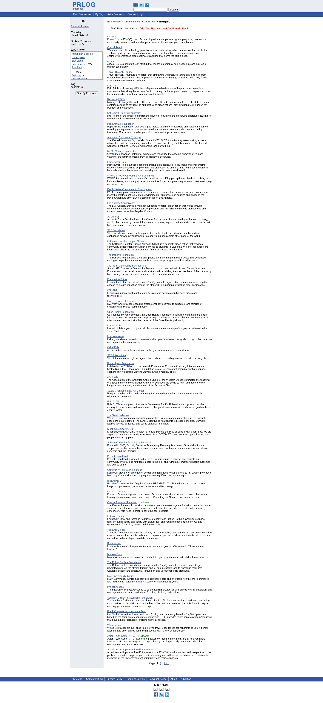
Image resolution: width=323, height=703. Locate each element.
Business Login (136, 14)
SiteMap (77, 679)
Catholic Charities (116, 516)
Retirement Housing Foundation (124, 113)
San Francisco (79, 64)
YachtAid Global (116, 529)
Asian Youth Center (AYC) (121, 635)
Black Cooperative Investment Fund (126, 611)
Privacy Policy (114, 679)
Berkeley (76, 75)
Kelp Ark (111, 85)
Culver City (78, 78)
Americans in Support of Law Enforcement (130, 649)
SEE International (116, 355)
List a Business (115, 14)
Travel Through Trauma (120, 72)
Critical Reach (114, 47)
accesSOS (113, 61)
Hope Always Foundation (120, 123)
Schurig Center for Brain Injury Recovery (129, 442)
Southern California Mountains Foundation (130, 597)
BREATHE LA (114, 480)
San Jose (77, 67)
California (76, 44)
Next (166, 663)
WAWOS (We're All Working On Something (130, 175)
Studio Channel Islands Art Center (125, 390)
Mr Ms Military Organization (122, 151)
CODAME (112, 290)
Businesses (114, 21)
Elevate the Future (117, 279)
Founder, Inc (114, 543)
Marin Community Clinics (120, 576)
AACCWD (112, 377)
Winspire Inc (114, 625)
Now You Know (115, 336)
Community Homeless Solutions (124, 469)
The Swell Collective (118, 415)
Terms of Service (135, 679)
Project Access (115, 586)
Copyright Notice (158, 679)
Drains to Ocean (116, 491)
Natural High (114, 325)
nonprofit (76, 87)
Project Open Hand (117, 456)
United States (78, 35)
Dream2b (112, 36)
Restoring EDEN (116, 99)
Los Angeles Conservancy (121, 203)
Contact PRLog (94, 679)
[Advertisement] (234, 75)
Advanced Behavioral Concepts (124, 137)
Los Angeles (78, 57)
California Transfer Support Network (126, 241)
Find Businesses (82, 14)
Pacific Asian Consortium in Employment (129, 189)
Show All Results (80, 26)
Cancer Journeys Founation (122, 502)
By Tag (99, 14)
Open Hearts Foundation (120, 312)
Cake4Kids (113, 347)
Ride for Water (115, 401)
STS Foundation (116, 230)
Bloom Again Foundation (120, 363)
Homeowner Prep (116, 162)
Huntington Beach (81, 53)
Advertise (186, 679)
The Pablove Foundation (120, 254)
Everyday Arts (115, 301)
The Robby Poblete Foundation (124, 562)
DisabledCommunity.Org (120, 428)
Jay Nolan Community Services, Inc (126, 265)
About (173, 679)
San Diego (77, 60)
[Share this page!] (141, 6)
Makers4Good (114, 554)
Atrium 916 (113, 216)
